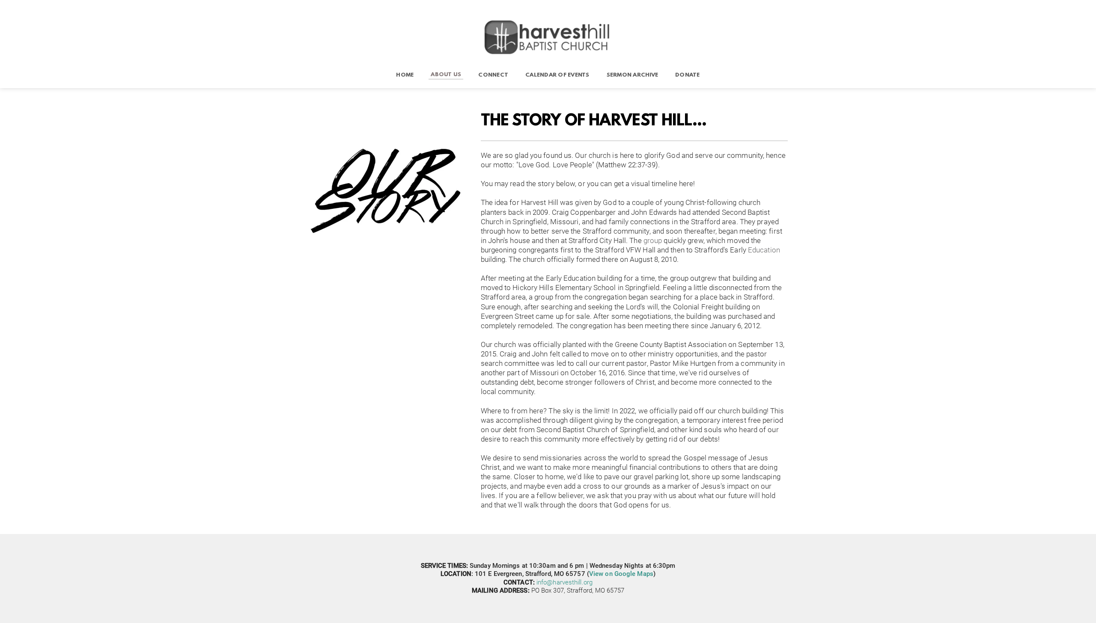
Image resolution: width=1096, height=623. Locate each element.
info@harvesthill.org (564, 582)
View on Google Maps (621, 574)
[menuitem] (405, 75)
